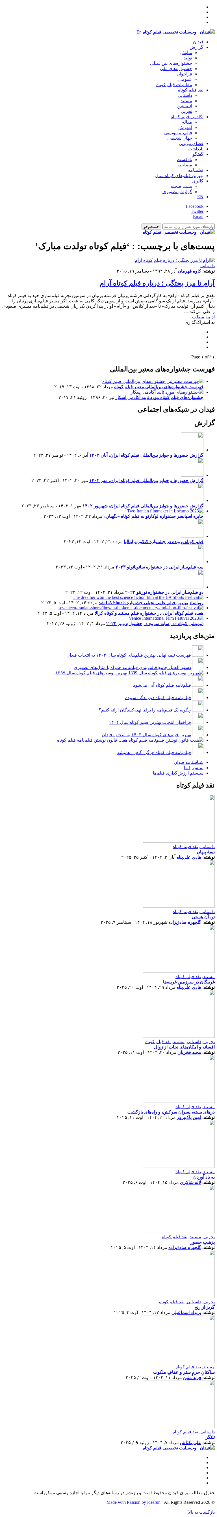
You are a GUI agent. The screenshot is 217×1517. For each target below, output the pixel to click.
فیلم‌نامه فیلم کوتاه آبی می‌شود (162, 685)
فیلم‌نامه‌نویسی (178, 132)
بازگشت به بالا (201, 1512)
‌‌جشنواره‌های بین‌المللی (171, 63)
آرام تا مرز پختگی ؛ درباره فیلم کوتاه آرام (157, 283)
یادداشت (195, 148)
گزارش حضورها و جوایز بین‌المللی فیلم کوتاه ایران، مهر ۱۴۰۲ (146, 480)
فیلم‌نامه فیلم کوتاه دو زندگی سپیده (158, 697)
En (139, 32)
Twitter (197, 211)
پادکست (184, 159)
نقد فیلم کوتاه (190, 90)
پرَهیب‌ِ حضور (202, 1242)
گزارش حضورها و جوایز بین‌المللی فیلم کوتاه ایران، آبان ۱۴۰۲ (146, 455)
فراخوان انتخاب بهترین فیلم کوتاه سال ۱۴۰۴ (150, 722)
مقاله (187, 122)
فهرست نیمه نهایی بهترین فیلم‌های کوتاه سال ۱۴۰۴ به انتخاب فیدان (128, 655)
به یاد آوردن (204, 1177)
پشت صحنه (181, 186)
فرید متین (192, 1377)
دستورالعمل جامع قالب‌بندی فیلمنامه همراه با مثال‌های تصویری (132, 667)
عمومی (185, 79)
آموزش (185, 127)
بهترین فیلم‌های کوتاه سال (179, 175)
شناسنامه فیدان (188, 762)
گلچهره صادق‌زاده (184, 922)
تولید (188, 57)
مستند (186, 100)
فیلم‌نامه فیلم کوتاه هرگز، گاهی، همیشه (154, 752)
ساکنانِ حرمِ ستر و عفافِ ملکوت (184, 1372)
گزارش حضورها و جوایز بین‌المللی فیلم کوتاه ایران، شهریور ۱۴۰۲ (143, 505)
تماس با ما (193, 767)
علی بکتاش (190, 1442)
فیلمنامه (195, 170)
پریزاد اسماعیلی (186, 1312)
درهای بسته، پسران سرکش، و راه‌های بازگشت (171, 1112)
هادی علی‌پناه (189, 857)
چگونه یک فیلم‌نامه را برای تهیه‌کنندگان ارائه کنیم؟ (145, 710)
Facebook (194, 206)
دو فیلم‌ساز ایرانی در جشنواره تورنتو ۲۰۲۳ (164, 592)
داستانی (185, 95)
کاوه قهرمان (189, 271)
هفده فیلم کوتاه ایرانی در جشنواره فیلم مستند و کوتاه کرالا (149, 613)
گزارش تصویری (177, 191)
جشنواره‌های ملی (176, 68)
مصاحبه (184, 164)
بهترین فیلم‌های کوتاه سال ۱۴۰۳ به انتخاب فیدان (146, 734)
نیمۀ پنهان (206, 851)
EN (200, 196)
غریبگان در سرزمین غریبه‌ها (189, 982)
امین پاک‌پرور (189, 1117)
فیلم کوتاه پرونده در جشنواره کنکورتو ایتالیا (163, 541)
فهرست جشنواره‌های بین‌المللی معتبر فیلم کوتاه (158, 386)
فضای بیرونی (191, 143)
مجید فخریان (189, 1052)
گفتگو (198, 154)
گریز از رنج (204, 1307)
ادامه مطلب (203, 316)
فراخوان (184, 74)
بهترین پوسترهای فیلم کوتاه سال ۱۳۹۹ (91, 672)
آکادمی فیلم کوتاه (187, 116)
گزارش (196, 47)
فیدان (198, 41)
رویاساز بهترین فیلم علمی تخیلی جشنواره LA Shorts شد (151, 602)
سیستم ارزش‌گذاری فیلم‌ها (178, 773)
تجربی (186, 111)
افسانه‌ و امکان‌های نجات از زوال (184, 1047)
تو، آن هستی (203, 916)
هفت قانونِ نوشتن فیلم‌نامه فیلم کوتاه (92, 740)
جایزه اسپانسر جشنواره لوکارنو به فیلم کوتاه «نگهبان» (153, 516)
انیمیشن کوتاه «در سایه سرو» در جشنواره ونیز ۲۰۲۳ (154, 623)
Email (198, 216)
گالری (197, 181)
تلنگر (210, 1437)
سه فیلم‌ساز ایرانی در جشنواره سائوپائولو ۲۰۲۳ (159, 567)
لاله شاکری (190, 1182)
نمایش (186, 52)
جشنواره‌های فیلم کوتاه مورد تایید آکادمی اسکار (159, 397)
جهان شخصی (179, 138)
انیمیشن (184, 106)
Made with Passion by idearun (133, 1502)
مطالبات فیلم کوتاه (174, 84)
